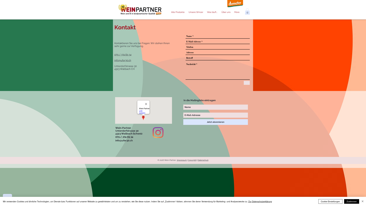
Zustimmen (352, 201)
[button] (247, 11)
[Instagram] (158, 132)
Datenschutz (203, 160)
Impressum (182, 160)
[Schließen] (362, 201)
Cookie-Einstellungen (330, 201)
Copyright (192, 160)
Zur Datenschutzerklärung (260, 201)
